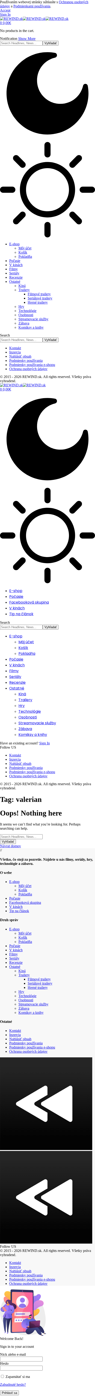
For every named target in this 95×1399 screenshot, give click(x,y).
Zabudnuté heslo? (13, 1384)
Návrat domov (10, 846)
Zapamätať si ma (17, 1377)
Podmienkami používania (31, 6)
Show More (27, 39)
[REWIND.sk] (34, 19)
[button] (5, 10)
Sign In (44, 743)
